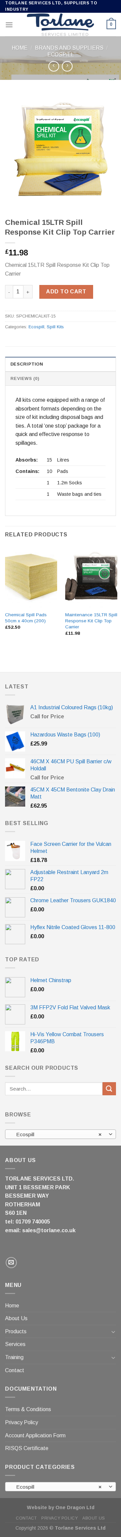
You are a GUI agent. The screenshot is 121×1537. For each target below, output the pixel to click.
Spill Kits (55, 326)
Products (16, 1331)
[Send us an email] (11, 1262)
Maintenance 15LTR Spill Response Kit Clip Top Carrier (91, 620)
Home (20, 48)
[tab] (60, 364)
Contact (14, 1370)
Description (26, 364)
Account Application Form (35, 1435)
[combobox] (60, 1134)
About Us (16, 1318)
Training (14, 1357)
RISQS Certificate (26, 1448)
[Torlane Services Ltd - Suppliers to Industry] (60, 24)
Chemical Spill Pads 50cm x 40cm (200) (26, 617)
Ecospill (60, 54)
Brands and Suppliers (69, 48)
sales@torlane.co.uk (49, 1230)
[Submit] (109, 1088)
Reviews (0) (24, 378)
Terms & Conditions (28, 1409)
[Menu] (9, 24)
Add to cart (66, 291)
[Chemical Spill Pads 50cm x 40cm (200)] (31, 576)
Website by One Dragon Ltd (60, 1507)
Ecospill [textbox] (57, 1134)
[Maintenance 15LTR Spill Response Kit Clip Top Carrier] (91, 576)
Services (15, 1344)
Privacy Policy (21, 1422)
